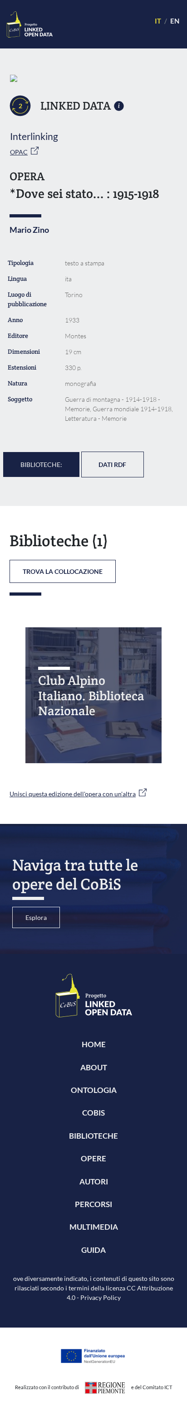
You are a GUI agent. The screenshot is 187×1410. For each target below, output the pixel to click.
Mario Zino (29, 230)
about (93, 1067)
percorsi (93, 1204)
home (94, 1044)
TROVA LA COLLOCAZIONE (63, 571)
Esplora (36, 917)
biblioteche (93, 1136)
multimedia (93, 1227)
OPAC (19, 152)
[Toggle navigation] (100, 24)
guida (93, 1250)
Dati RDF (112, 464)
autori (93, 1181)
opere (93, 1158)
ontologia (94, 1090)
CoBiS (93, 1112)
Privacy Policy (100, 1297)
